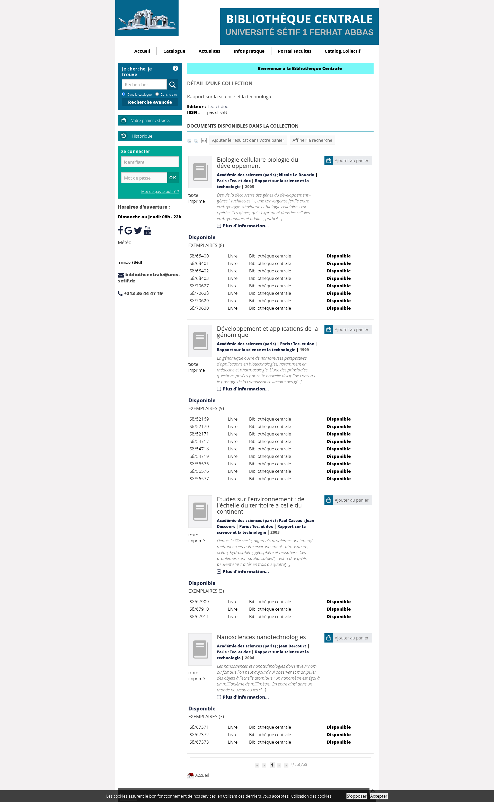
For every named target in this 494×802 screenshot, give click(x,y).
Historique (142, 136)
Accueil (142, 51)
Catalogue (174, 51)
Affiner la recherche (312, 140)
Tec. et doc (217, 106)
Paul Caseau (291, 520)
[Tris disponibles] (204, 140)
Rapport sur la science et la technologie (256, 349)
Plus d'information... (246, 226)
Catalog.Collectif (342, 51)
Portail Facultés (294, 51)
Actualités (209, 51)
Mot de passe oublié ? (160, 191)
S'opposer (357, 796)
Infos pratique (249, 51)
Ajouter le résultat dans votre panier (248, 140)
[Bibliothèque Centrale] (147, 18)
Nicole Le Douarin (296, 174)
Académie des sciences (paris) (246, 174)
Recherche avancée (150, 102)
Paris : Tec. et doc (234, 180)
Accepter (378, 796)
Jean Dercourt (292, 645)
